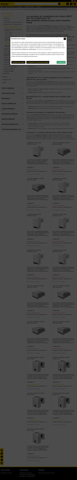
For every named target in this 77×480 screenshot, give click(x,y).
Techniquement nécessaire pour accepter (38, 62)
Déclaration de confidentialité (44, 49)
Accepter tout (61, 62)
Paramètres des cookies (18, 62)
